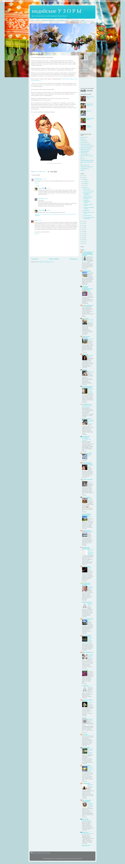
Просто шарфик (89, 291)
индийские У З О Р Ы (56, 10)
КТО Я (37, 20)
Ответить (37, 182)
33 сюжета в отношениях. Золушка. (88, 208)
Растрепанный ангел (90, 703)
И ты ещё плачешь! (87, 215)
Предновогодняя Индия (90, 97)
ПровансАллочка (86, 845)
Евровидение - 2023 (90, 356)
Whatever (84, 718)
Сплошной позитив (86, 404)
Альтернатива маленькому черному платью (90, 656)
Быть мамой (83, 137)
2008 (83, 239)
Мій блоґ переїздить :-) (87, 820)
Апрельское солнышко (86, 735)
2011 (83, 233)
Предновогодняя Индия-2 (90, 119)
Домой (83, 306)
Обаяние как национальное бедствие (86, 201)
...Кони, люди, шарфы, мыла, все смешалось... (90, 421)
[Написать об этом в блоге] (52, 171)
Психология (83, 140)
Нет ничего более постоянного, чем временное (86, 584)
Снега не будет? (84, 142)
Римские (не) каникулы (87, 619)
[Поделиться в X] (53, 171)
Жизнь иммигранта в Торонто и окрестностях (87, 194)
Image (47, 163)
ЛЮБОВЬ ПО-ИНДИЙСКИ (48, 20)
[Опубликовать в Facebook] (55, 171)
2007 (83, 241)
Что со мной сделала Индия (86, 146)
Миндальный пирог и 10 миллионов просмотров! (90, 390)
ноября (85, 179)
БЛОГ (32, 20)
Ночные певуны (89, 482)
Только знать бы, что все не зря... (88, 213)
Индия (82, 139)
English (83, 20)
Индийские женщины (85, 147)
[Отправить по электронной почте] (51, 171)
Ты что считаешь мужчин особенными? (88, 218)
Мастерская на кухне (87, 602)
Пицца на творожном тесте (90, 604)
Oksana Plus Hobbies (86, 635)
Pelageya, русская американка (86, 337)
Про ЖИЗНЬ (85, 670)
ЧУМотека (84, 370)
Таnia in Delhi (41, 188)
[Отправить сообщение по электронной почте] (48, 171)
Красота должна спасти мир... (87, 653)
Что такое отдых (84, 154)
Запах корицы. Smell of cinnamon (87, 700)
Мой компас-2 (85, 832)
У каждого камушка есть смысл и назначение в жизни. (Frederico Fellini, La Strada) (87, 253)
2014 (83, 227)
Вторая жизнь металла (90, 339)
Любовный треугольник (88, 190)
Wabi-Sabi (90, 686)
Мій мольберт (85, 819)
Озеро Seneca (90, 256)
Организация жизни (85, 144)
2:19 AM (44, 179)
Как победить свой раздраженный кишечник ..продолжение (87, 552)
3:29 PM (46, 198)
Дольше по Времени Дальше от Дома (86, 514)
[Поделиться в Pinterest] (56, 171)
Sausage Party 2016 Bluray (90, 719)
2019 (83, 175)
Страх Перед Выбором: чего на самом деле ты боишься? (90, 769)
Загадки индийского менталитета (85, 151)
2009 (83, 237)
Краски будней (89, 455)
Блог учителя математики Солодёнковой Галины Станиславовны (87, 288)
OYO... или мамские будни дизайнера (86, 800)
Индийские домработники (86, 160)
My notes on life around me (87, 480)
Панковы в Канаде (86, 271)
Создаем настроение (89, 126)
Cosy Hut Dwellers (86, 783)
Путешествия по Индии (86, 166)
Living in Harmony (86, 566)
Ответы (37, 185)
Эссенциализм (86, 210)
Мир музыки (85, 354)
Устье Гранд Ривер (90, 272)
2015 (83, 225)
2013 (83, 229)
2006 (83, 243)
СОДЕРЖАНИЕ (75, 20)
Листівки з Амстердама (87, 833)
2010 (83, 235)
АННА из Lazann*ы (86, 418)
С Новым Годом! (89, 568)
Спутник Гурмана (86, 497)
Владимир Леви (85, 436)
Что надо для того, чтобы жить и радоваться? (87, 406)
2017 (83, 221)
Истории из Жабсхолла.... (87, 305)
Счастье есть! (85, 734)
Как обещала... (90, 620)
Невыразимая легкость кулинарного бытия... (87, 387)
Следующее (34, 259)
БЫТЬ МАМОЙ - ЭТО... (63, 20)
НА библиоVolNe (86, 747)
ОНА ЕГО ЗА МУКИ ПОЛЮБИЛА (87, 197)
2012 (83, 231)
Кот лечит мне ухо (90, 465)
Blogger (80, 858)
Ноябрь (82, 170)
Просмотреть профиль (85, 70)
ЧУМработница (38, 179)
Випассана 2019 (90, 517)
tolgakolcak (70, 858)
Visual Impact (85, 685)
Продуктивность (84, 165)
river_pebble (41, 198)
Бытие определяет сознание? (87, 155)
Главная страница (54, 259)
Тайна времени (84, 168)
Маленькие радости (86, 530)
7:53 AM (39, 220)
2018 (83, 177)
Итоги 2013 (89, 111)
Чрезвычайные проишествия (87, 162)
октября (85, 181)
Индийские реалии (85, 149)
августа (85, 185)
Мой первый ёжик (90, 785)
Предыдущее (73, 259)
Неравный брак (86, 189)
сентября (85, 183)
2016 (83, 223)
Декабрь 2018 (90, 531)
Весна (82, 158)
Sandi (36, 220)
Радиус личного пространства (90, 104)
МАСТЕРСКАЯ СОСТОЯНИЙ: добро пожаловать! (86, 439)
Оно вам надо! (85, 318)
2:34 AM (48, 188)
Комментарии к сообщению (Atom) (45, 261)
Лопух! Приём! (89, 371)
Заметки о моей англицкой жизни (86, 548)
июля (84, 187)
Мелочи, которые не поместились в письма (87, 463)
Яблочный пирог (90, 499)
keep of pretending (86, 765)
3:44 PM (48, 210)
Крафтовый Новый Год (90, 587)
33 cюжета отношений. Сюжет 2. (88, 205)
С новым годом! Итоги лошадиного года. (90, 804)
